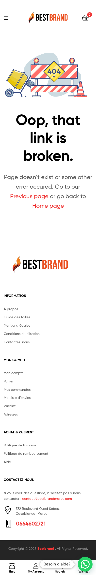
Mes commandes (17, 389)
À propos (11, 309)
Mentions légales (17, 325)
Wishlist (10, 406)
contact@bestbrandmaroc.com (47, 498)
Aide (7, 462)
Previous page (29, 196)
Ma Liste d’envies (17, 397)
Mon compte (14, 373)
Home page (48, 205)
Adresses (11, 414)
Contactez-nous (17, 342)
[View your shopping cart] (85, 17)
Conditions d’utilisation (22, 333)
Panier (9, 381)
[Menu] (9, 17)
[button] (85, 564)
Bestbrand (46, 548)
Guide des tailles (17, 317)
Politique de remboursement (26, 453)
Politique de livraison (20, 445)
